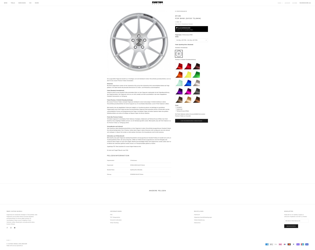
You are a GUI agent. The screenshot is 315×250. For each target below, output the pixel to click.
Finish (176, 105)
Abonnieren (291, 226)
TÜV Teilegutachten (115, 217)
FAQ (111, 214)
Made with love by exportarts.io (15, 245)
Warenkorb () (305, 3)
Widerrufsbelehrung (199, 220)
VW (30, 3)
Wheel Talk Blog (114, 222)
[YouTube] (14, 228)
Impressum (197, 214)
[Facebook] (7, 228)
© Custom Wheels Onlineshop (17, 243)
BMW (5, 3)
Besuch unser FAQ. (123, 150)
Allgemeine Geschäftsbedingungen (203, 217)
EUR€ (279, 3)
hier (140, 146)
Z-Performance (181, 11)
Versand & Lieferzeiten (116, 220)
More (37, 3)
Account (287, 3)
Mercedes (22, 3)
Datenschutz (197, 222)
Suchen (294, 3)
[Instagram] (10, 228)
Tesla (13, 3)
